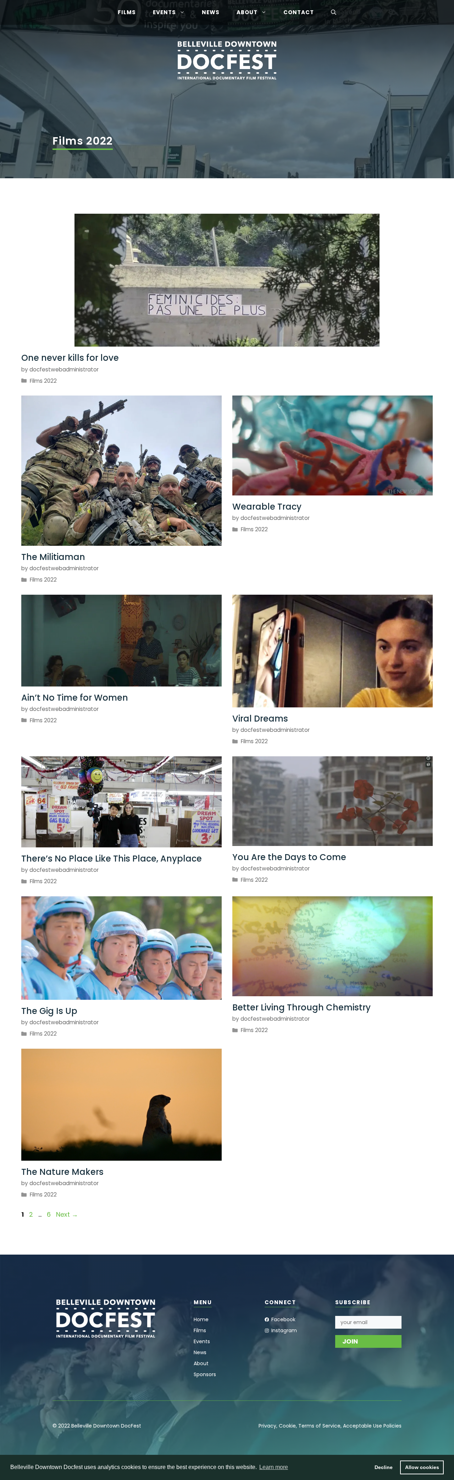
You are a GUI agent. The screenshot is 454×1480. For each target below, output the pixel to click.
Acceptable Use (362, 1425)
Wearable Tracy (266, 506)
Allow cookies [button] (422, 1467)
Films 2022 (43, 381)
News (211, 12)
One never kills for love (70, 358)
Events (164, 12)
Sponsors (205, 1374)
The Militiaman (53, 557)
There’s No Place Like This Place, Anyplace (111, 858)
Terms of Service (319, 1425)
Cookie (287, 1425)
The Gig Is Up (49, 1011)
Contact (298, 12)
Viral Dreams (260, 718)
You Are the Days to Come (289, 857)
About (247, 12)
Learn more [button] (273, 1467)
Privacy (267, 1425)
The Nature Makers (62, 1172)
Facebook (283, 1319)
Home (201, 1319)
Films (127, 12)
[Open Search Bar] (333, 12)
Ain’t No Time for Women (74, 697)
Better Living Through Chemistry (301, 1007)
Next (67, 1214)
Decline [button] (384, 1467)
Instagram (284, 1330)
